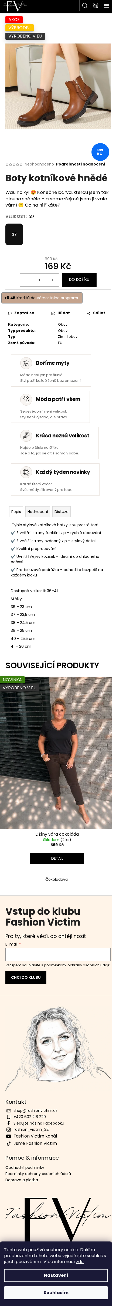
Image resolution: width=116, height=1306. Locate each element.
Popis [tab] (16, 511)
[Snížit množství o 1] (26, 280)
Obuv (62, 324)
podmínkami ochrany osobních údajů (77, 965)
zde (80, 1261)
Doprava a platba (21, 1180)
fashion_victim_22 (31, 1129)
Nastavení (56, 1275)
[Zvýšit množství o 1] (52, 280)
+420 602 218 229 (29, 1116)
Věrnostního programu (58, 298)
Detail (57, 858)
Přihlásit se (25, 977)
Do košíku (79, 279)
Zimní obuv (67, 336)
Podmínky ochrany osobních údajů (38, 1173)
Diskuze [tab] (61, 511)
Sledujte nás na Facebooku (38, 1123)
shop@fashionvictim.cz (35, 1110)
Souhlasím (56, 1293)
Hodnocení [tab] (38, 511)
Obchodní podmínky (24, 1167)
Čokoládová (56, 879)
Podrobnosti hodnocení (80, 164)
